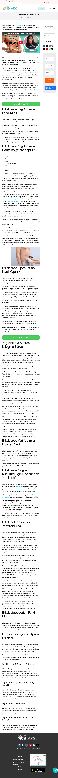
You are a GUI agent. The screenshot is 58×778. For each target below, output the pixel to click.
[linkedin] (33, 745)
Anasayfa (23, 17)
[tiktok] (37, 745)
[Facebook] (44, 46)
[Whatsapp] (50, 49)
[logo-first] (10, 6)
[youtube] (9, 1)
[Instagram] (50, 46)
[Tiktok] (44, 49)
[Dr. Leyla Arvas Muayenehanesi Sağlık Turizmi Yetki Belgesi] (38, 755)
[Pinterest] (47, 49)
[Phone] (52, 49)
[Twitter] (47, 46)
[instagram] (6, 1)
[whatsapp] (12, 1)
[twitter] (22, 745)
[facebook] (4, 1)
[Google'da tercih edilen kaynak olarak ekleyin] (49, 27)
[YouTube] (52, 46)
